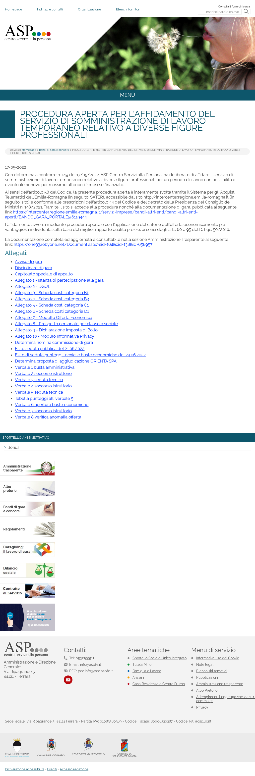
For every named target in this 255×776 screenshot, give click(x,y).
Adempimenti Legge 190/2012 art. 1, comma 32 (225, 699)
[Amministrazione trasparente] (27, 474)
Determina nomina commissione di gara (54, 342)
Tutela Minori (142, 665)
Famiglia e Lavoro (146, 671)
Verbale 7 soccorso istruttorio (43, 410)
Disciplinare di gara (33, 267)
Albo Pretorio (206, 690)
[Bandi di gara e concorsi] (27, 515)
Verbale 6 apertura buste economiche (51, 404)
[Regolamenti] (27, 536)
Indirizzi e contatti (50, 9)
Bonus (13, 447)
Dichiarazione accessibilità (24, 769)
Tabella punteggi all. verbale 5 (44, 398)
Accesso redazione (74, 769)
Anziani (138, 677)
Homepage (13, 9)
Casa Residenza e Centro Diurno (158, 684)
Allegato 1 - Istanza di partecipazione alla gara (59, 280)
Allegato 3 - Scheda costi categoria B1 (51, 292)
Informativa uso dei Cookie (217, 658)
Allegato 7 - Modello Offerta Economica (53, 317)
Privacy (202, 707)
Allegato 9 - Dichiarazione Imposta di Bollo (56, 329)
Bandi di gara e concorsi (54, 150)
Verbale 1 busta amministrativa (44, 367)
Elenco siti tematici (211, 671)
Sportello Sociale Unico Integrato (159, 658)
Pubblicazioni (207, 677)
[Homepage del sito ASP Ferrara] (27, 33)
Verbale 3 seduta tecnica (39, 379)
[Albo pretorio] (27, 495)
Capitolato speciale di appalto (44, 273)
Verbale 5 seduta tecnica (39, 392)
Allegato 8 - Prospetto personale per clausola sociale (66, 323)
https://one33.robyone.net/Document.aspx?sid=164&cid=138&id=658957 (83, 244)
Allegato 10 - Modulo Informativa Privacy (54, 336)
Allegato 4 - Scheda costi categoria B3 (52, 298)
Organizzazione (89, 9)
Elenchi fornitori (128, 9)
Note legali (205, 665)
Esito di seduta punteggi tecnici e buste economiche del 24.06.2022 (80, 354)
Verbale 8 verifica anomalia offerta (48, 416)
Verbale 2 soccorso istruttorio (43, 373)
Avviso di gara (28, 261)
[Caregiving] (27, 556)
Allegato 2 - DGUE (32, 286)
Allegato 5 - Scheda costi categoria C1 (52, 305)
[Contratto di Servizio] (27, 597)
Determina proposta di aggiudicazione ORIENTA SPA (66, 361)
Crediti (52, 769)
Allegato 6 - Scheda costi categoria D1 (52, 311)
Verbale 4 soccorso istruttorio (43, 385)
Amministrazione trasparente (219, 684)
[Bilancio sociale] (27, 576)
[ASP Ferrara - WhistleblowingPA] (27, 630)
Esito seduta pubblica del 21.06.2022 (49, 348)
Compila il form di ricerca (234, 6)
